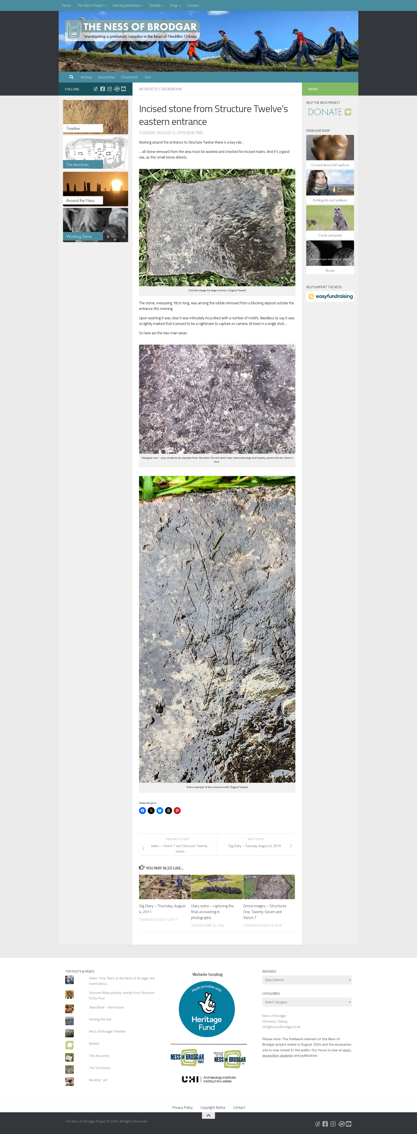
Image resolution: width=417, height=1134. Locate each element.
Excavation (171, 89)
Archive (86, 77)
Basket (94, 1043)
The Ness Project (90, 5)
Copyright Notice (212, 1107)
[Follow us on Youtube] (123, 88)
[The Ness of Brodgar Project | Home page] (133, 30)
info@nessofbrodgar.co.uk (281, 1026)
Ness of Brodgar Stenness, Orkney (275, 1018)
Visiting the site (100, 1019)
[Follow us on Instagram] (109, 88)
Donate (155, 5)
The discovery (99, 1055)
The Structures (100, 1067)
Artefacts (148, 89)
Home (66, 5)
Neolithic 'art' (98, 1080)
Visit (147, 77)
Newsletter (106, 77)
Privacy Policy (182, 1107)
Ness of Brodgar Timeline (107, 1031)
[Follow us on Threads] (116, 88)
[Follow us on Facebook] (102, 88)
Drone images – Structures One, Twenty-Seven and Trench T (264, 911)
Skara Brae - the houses (106, 1007)
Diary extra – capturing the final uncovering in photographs (212, 911)
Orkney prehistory (126, 5)
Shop (174, 5)
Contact (193, 5)
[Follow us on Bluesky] (95, 88)
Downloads (129, 77)
